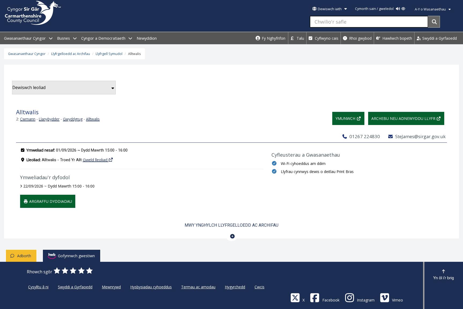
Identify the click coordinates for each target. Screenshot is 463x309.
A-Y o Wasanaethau (431, 9)
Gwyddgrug (73, 119)
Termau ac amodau (198, 286)
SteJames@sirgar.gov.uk (420, 136)
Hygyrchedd (235, 286)
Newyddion (147, 38)
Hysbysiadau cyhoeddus (151, 286)
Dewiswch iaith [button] (329, 9)
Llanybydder (49, 119)
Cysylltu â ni (38, 286)
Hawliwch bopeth (396, 38)
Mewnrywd (111, 286)
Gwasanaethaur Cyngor (25, 38)
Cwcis (259, 286)
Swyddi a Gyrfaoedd (439, 38)
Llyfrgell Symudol (109, 54)
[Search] (434, 22)
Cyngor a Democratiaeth (103, 38)
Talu (300, 38)
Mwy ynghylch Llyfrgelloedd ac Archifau (231, 225)
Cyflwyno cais (326, 38)
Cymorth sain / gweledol (374, 8)
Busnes (64, 38)
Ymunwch (345, 118)
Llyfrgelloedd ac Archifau (70, 54)
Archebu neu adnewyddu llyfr (403, 118)
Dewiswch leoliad (29, 87)
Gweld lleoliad (96, 159)
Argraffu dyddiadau (50, 201)
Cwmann (27, 119)
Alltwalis (93, 119)
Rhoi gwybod (360, 38)
